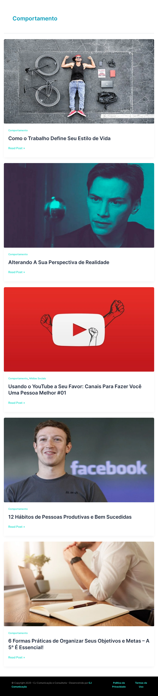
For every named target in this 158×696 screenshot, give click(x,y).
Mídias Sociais (37, 378)
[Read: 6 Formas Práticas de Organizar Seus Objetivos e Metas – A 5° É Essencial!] (79, 584)
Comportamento (18, 130)
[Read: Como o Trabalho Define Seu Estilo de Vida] (79, 81)
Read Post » (16, 148)
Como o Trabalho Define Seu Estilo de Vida (59, 138)
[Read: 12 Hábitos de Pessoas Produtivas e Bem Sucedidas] (79, 459)
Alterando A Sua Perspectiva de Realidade (58, 262)
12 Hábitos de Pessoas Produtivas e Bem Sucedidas (70, 517)
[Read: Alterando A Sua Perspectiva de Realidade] (79, 205)
